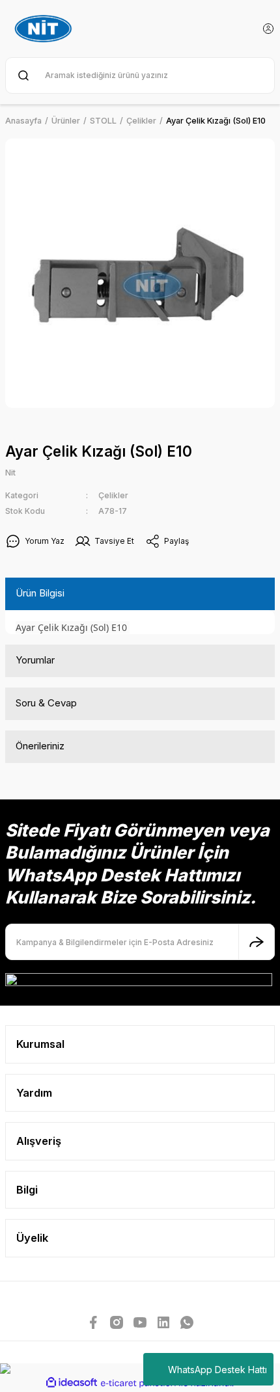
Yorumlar (35, 660)
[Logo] (45, 28)
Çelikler (113, 495)
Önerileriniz (40, 746)
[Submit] (256, 942)
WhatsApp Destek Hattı (217, 1369)
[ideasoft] (72, 1383)
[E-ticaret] (138, 1383)
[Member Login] (268, 29)
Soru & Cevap (46, 703)
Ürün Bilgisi (40, 593)
